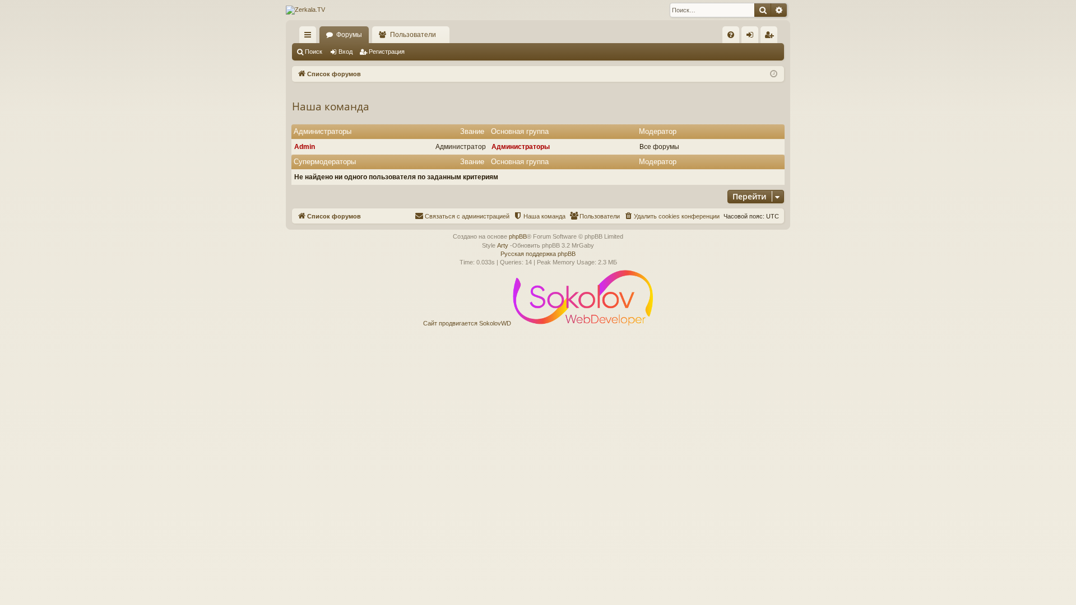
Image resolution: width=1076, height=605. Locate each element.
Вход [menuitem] (752, 37)
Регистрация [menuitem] (771, 37)
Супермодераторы (325, 161)
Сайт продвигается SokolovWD (468, 323)
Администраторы (322, 131)
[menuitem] (730, 34)
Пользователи (413, 35)
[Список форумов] (305, 10)
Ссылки (310, 37)
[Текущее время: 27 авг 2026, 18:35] (773, 74)
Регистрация (387, 51)
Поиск (313, 51)
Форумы (349, 35)
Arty (502, 245)
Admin (304, 147)
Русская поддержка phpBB (538, 253)
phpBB (518, 236)
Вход (345, 51)
